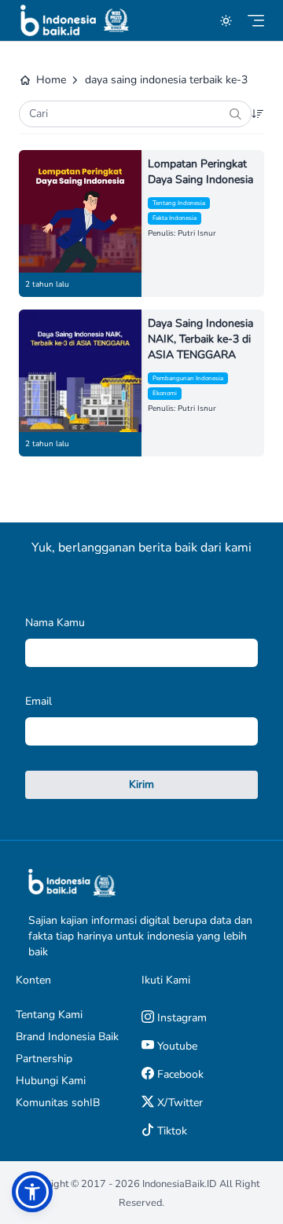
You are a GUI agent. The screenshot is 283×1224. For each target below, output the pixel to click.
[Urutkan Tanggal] (258, 114)
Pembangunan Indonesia (188, 378)
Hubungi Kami (51, 1080)
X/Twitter (178, 1102)
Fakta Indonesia (175, 218)
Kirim (141, 784)
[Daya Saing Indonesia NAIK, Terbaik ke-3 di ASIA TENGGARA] (80, 371)
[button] (32, 1191)
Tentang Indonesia (179, 203)
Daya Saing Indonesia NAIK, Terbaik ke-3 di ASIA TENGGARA (200, 339)
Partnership (44, 1058)
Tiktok (170, 1130)
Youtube (175, 1046)
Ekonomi (165, 393)
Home (51, 79)
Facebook (179, 1074)
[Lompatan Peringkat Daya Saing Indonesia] (80, 211)
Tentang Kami (49, 1014)
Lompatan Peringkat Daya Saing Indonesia (200, 171)
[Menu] (256, 21)
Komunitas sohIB (58, 1102)
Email (38, 701)
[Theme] (226, 21)
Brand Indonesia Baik (67, 1036)
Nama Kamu (55, 622)
